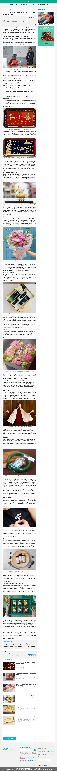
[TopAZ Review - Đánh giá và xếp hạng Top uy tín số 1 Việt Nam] (45, 765)
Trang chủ (6, 9)
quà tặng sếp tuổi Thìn (12, 646)
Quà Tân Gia (18, 4)
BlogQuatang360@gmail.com (45, 756)
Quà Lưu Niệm (36, 4)
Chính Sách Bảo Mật (6, 754)
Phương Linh (8, 21)
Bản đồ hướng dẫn (50, 751)
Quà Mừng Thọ (12, 4)
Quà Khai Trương (24, 4)
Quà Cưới (31, 4)
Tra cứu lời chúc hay (44, 4)
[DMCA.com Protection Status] (30, 760)
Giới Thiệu (4, 752)
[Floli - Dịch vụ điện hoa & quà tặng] (48, 765)
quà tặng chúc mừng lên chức (14, 643)
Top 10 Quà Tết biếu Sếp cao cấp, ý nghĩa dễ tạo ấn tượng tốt (45, 24)
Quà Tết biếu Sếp (11, 644)
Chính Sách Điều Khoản (7, 756)
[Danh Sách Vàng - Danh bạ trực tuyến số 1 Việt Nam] (41, 765)
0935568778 (41, 754)
